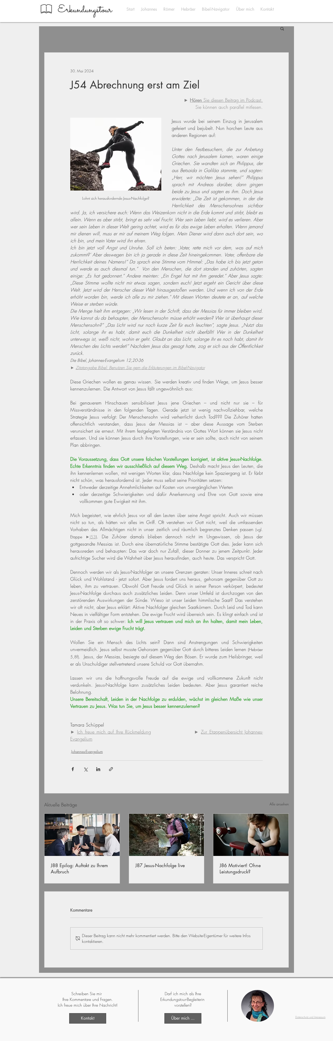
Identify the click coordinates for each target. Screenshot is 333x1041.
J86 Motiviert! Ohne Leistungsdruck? (240, 868)
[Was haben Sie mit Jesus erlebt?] (82, 835)
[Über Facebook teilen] (72, 769)
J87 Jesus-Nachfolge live (160, 865)
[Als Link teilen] (110, 769)
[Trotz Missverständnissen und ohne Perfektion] (166, 835)
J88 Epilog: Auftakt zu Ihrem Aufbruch (79, 868)
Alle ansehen (279, 804)
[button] (282, 28)
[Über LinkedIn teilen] (98, 769)
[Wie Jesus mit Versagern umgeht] (251, 835)
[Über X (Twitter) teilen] (85, 769)
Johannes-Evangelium (87, 751)
